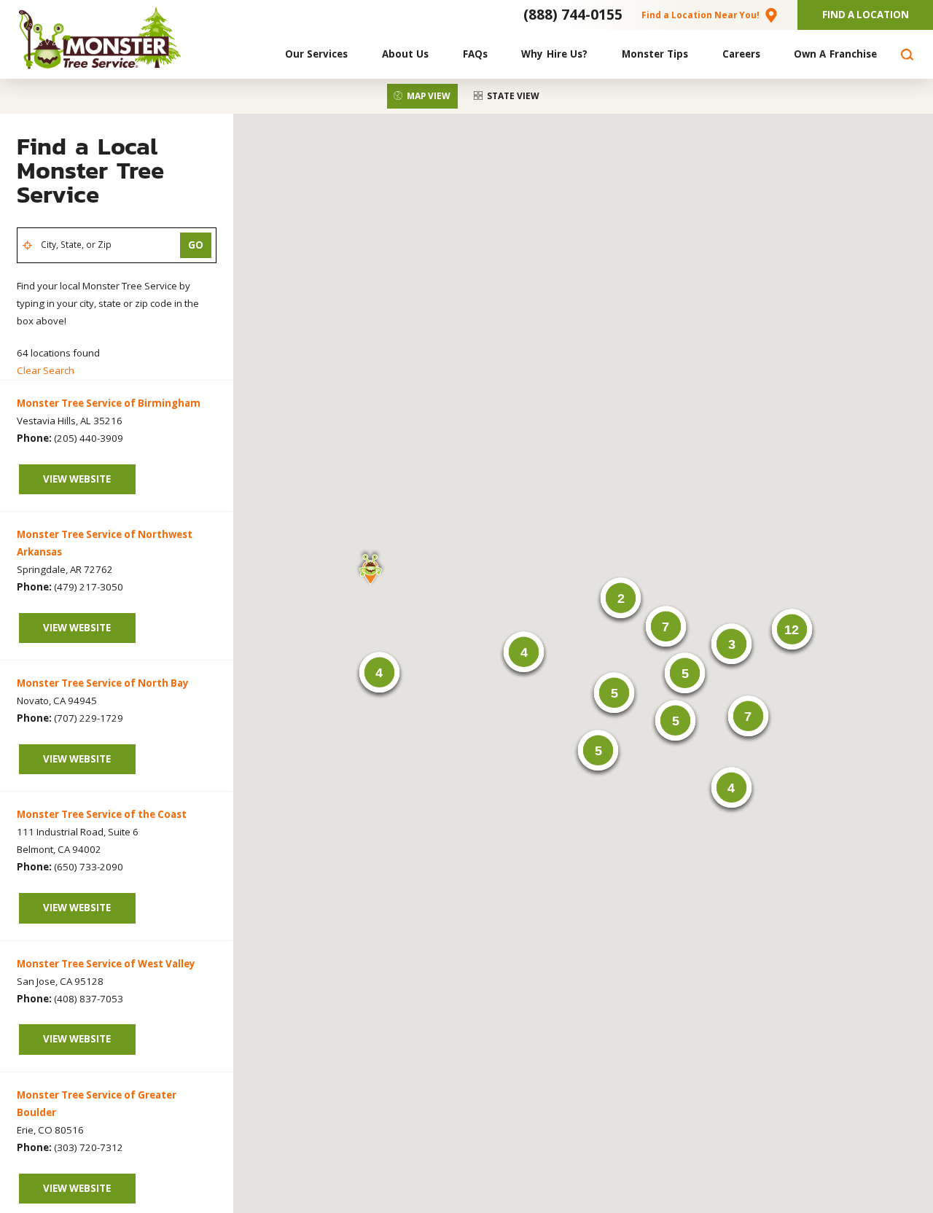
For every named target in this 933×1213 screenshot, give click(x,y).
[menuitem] (317, 54)
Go (195, 244)
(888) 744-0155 (572, 14)
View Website (77, 478)
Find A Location (865, 14)
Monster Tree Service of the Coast (102, 814)
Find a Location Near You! (700, 14)
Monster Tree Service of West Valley (106, 963)
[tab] (422, 96)
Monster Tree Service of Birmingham (108, 403)
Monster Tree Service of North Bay (103, 683)
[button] (370, 567)
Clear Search (45, 370)
